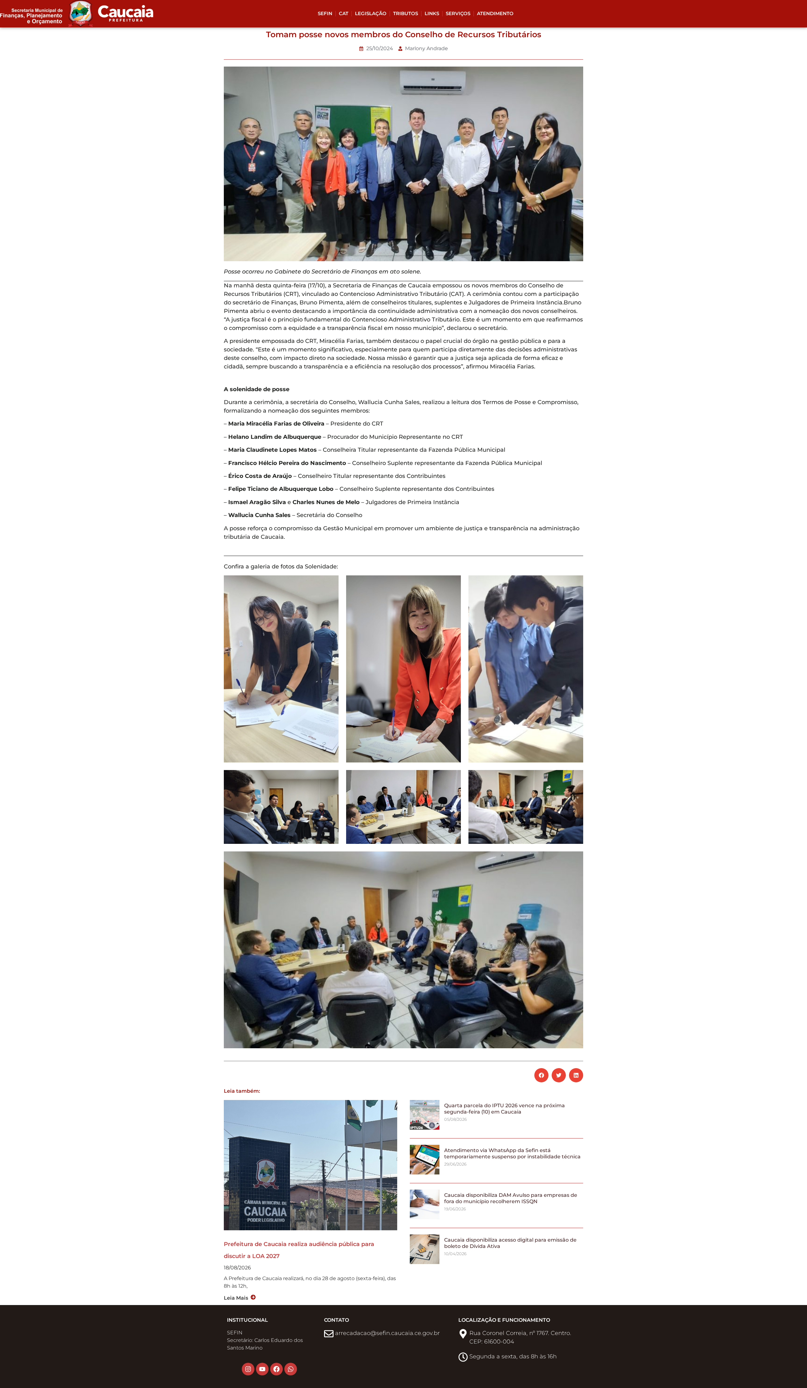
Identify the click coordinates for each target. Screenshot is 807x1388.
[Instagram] (248, 1369)
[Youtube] (262, 1369)
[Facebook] (276, 1369)
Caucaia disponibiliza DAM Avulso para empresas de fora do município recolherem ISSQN (510, 1198)
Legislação (370, 13)
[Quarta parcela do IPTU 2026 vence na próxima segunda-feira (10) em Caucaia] (424, 1128)
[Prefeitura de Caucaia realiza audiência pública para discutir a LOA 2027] (310, 1165)
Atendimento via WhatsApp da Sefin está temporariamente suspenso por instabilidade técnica (512, 1153)
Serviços (458, 13)
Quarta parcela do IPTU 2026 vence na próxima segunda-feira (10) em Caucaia (504, 1109)
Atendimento (495, 13)
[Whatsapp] (290, 1369)
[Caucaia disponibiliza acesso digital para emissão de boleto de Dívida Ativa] (424, 1262)
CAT (343, 13)
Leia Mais (236, 1298)
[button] (541, 1075)
